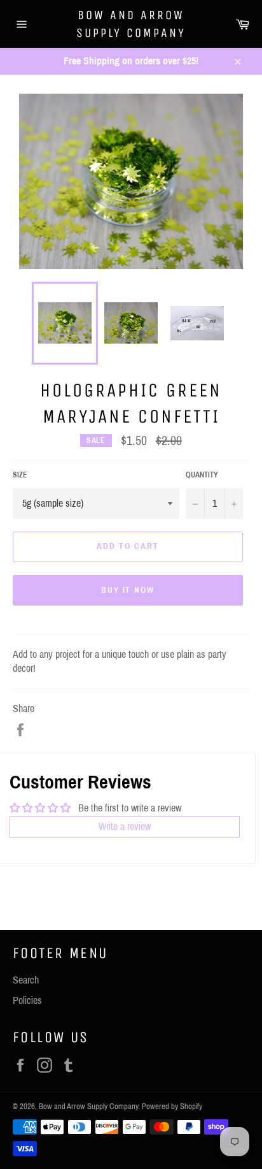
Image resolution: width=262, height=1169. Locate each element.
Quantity (202, 474)
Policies (27, 1000)
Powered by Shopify (172, 1106)
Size (20, 474)
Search (26, 980)
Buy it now (128, 590)
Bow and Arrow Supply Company (131, 24)
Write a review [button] (125, 826)
